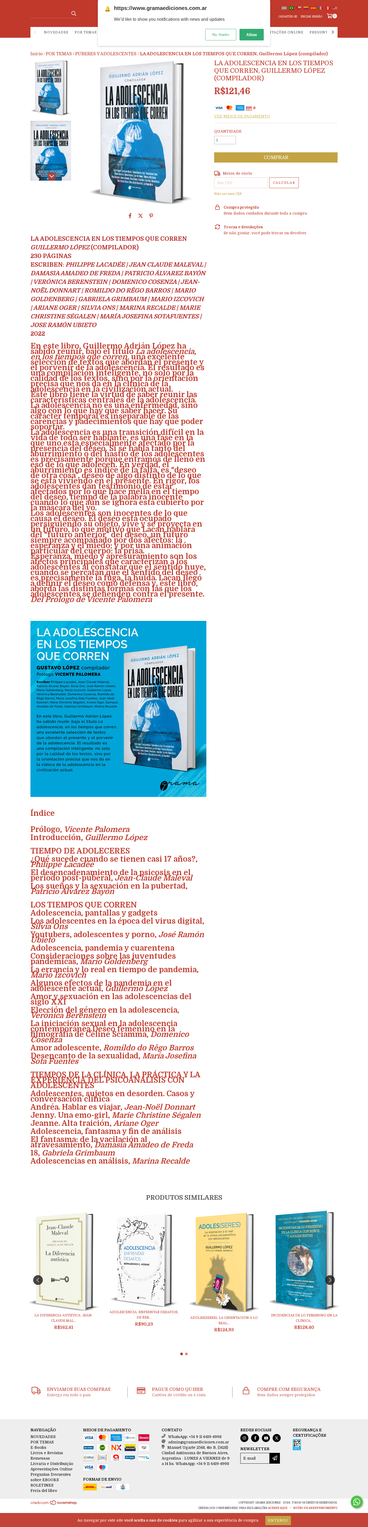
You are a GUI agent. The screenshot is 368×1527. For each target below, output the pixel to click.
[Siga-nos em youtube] (266, 1438)
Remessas (40, 1458)
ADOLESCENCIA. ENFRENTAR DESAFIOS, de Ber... (144, 1314)
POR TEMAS (86, 32)
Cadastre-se (287, 16)
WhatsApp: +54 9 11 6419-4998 (194, 1437)
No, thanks (220, 35)
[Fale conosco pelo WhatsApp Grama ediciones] (357, 1502)
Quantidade (228, 131)
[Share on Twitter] (140, 215)
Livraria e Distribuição (51, 1463)
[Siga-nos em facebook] (255, 1438)
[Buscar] (73, 13)
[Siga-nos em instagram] (244, 1438)
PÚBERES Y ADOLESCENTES (106, 53)
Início (36, 53)
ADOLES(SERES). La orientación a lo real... (224, 1320)
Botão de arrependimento (315, 1508)
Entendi (278, 1520)
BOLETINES (41, 1485)
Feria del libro (43, 1490)
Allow (251, 34)
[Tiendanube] (54, 1504)
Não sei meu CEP (228, 194)
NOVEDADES (56, 32)
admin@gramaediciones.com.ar (198, 1442)
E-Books (38, 1447)
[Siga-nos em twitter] (277, 1438)
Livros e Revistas (46, 1453)
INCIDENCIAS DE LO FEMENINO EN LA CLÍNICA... (304, 1318)
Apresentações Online (278, 32)
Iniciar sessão (311, 16)
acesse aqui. (278, 1508)
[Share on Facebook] (130, 215)
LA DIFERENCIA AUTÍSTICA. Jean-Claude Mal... (63, 1318)
